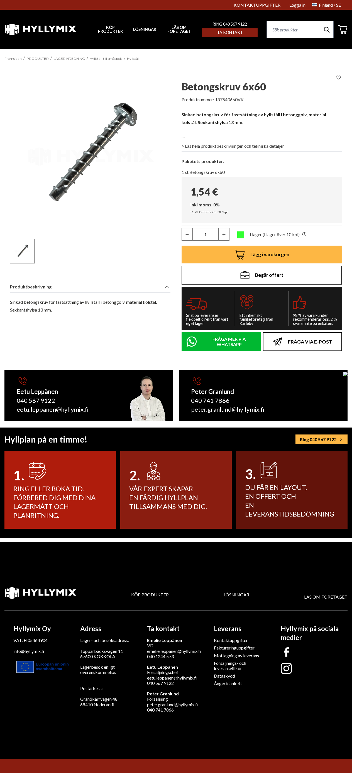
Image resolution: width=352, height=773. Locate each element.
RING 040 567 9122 (229, 24)
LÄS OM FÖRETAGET (179, 30)
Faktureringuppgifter (234, 647)
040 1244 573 (160, 656)
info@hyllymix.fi (28, 651)
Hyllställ (133, 58)
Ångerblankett (228, 683)
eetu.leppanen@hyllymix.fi (53, 409)
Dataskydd (224, 675)
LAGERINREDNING (69, 58)
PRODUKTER (37, 58)
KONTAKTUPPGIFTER (257, 5)
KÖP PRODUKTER (150, 594)
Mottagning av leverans (236, 655)
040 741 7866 (210, 400)
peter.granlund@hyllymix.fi (227, 409)
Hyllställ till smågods (106, 58)
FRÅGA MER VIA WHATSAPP (229, 341)
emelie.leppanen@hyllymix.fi (174, 651)
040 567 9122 (36, 400)
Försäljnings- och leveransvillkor (230, 665)
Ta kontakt (230, 32)
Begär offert (269, 275)
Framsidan (13, 58)
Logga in (297, 5)
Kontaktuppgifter (231, 640)
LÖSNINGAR (144, 29)
